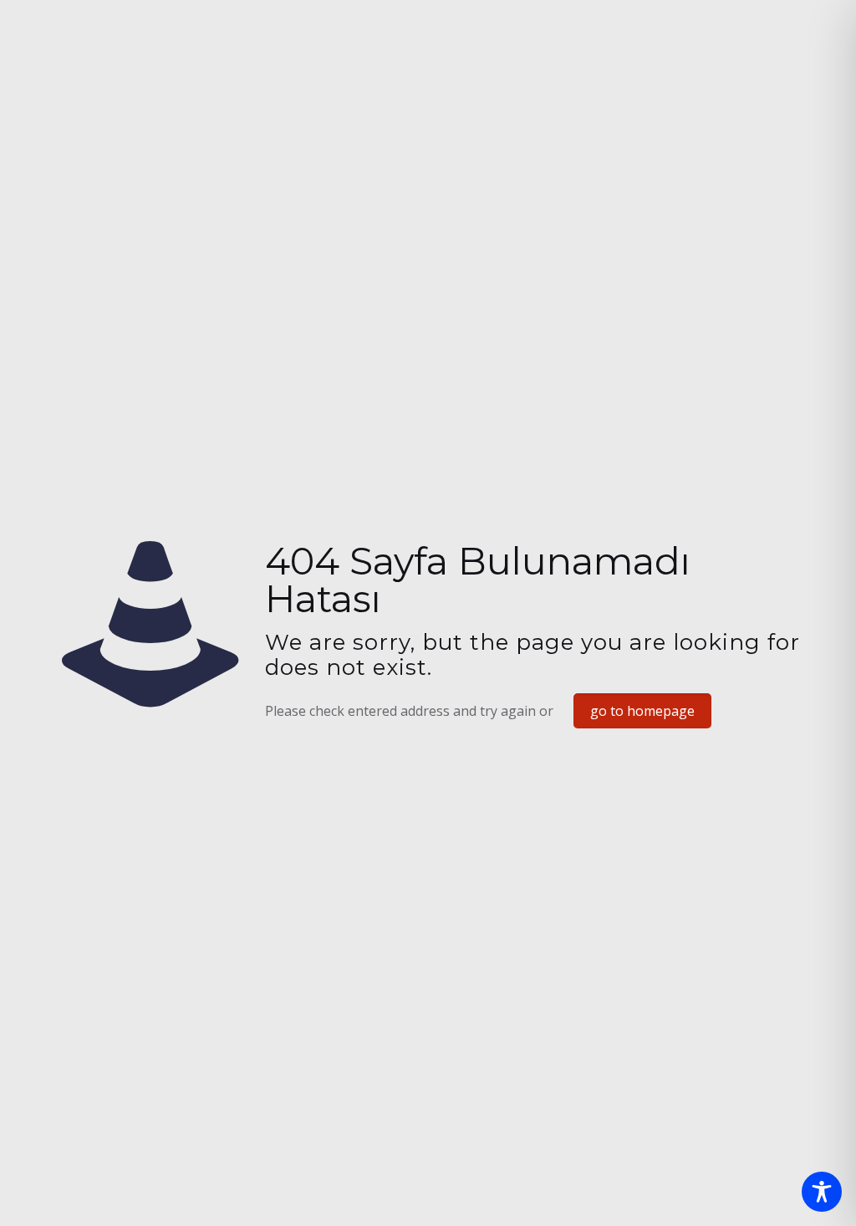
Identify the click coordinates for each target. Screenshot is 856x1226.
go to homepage (642, 711)
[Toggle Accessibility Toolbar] (821, 1191)
